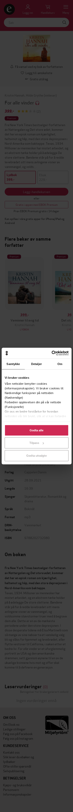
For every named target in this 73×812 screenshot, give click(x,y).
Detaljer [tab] (36, 363)
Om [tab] (59, 363)
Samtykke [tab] (13, 363)
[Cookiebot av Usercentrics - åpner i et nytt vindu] (52, 353)
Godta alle (37, 430)
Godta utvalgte (36, 455)
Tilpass (34, 442)
